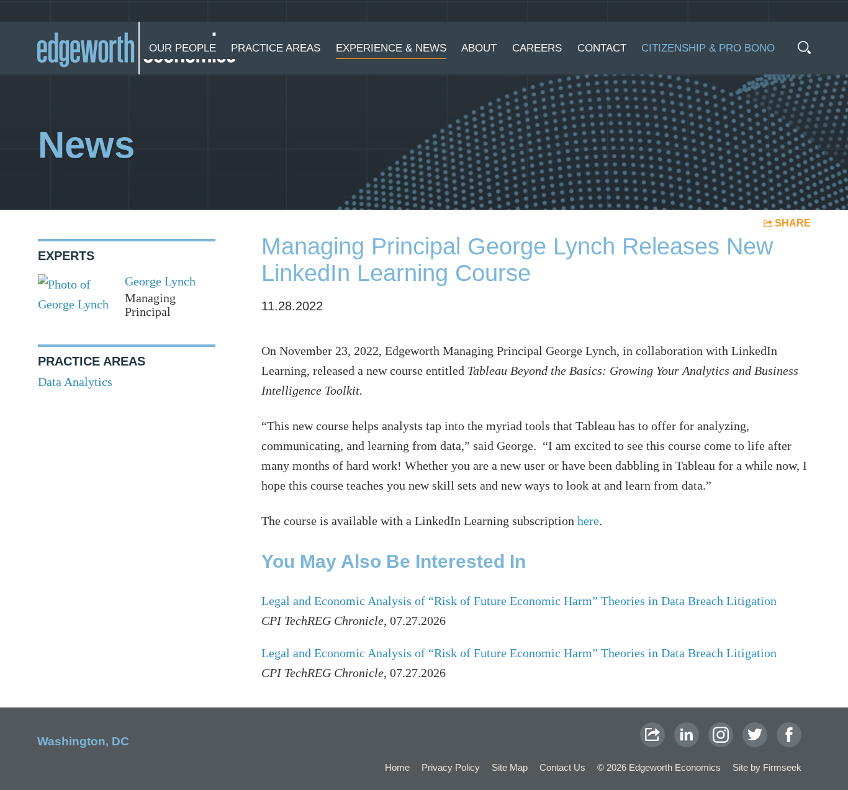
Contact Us (562, 767)
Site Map (510, 767)
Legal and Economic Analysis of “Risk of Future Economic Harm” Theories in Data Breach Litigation (519, 601)
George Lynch (160, 281)
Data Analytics (75, 381)
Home (397, 767)
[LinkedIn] (686, 734)
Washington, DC (83, 741)
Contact (601, 48)
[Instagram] (720, 734)
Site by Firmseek (767, 767)
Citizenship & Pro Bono (708, 48)
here (588, 520)
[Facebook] (789, 734)
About (479, 48)
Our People (182, 48)
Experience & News (391, 48)
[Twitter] (754, 734)
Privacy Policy (451, 767)
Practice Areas (275, 48)
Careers (537, 48)
